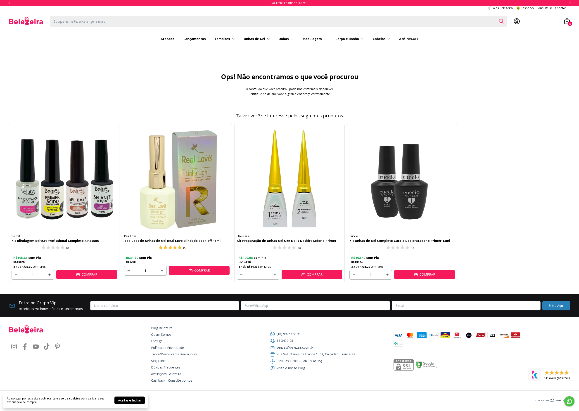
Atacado (167, 39)
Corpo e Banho (347, 39)
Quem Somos (161, 334)
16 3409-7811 (287, 340)
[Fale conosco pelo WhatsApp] (569, 401)
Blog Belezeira (161, 328)
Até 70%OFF (408, 39)
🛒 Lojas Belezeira (500, 8)
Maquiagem (312, 39)
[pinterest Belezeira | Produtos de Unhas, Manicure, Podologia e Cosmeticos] (57, 347)
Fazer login (551, 21)
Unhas (284, 39)
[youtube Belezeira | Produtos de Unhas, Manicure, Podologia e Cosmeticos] (36, 347)
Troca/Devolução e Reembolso (174, 354)
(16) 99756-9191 (289, 334)
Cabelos (379, 39)
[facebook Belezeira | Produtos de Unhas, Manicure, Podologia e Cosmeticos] (25, 347)
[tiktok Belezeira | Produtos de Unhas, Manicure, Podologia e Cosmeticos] (47, 347)
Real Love (130, 236)
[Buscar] (501, 21)
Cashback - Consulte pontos (171, 380)
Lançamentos (194, 39)
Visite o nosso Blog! (291, 368)
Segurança (158, 361)
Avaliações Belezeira (166, 374)
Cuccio (353, 236)
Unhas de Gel (254, 39)
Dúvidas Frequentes (165, 367)
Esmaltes (222, 39)
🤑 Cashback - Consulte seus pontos (541, 8)
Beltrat (16, 236)
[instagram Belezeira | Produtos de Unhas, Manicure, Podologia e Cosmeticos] (14, 347)
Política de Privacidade (167, 347)
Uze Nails (243, 236)
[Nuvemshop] (552, 401)
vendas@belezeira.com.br (295, 347)
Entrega (156, 341)
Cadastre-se (530, 21)
